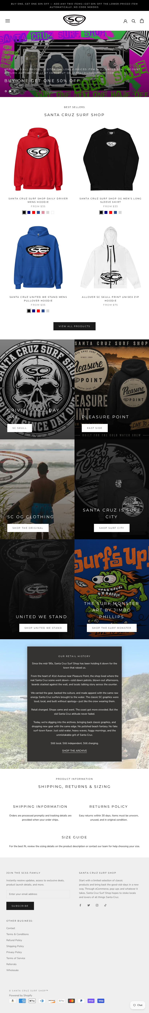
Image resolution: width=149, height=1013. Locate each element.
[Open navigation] (7, 20)
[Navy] (28, 212)
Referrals (11, 964)
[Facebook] (80, 905)
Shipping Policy (15, 946)
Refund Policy (14, 940)
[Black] (24, 212)
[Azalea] (43, 212)
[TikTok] (105, 905)
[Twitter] (88, 905)
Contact (10, 928)
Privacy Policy (14, 952)
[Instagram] (97, 905)
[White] (52, 212)
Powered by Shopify (20, 995)
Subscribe (20, 906)
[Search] (134, 21)
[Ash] (47, 212)
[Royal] (38, 212)
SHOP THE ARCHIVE (74, 750)
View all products (74, 326)
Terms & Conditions (17, 934)
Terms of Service (15, 958)
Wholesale (12, 970)
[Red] (33, 212)
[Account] (125, 21)
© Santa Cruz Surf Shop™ (29, 990)
